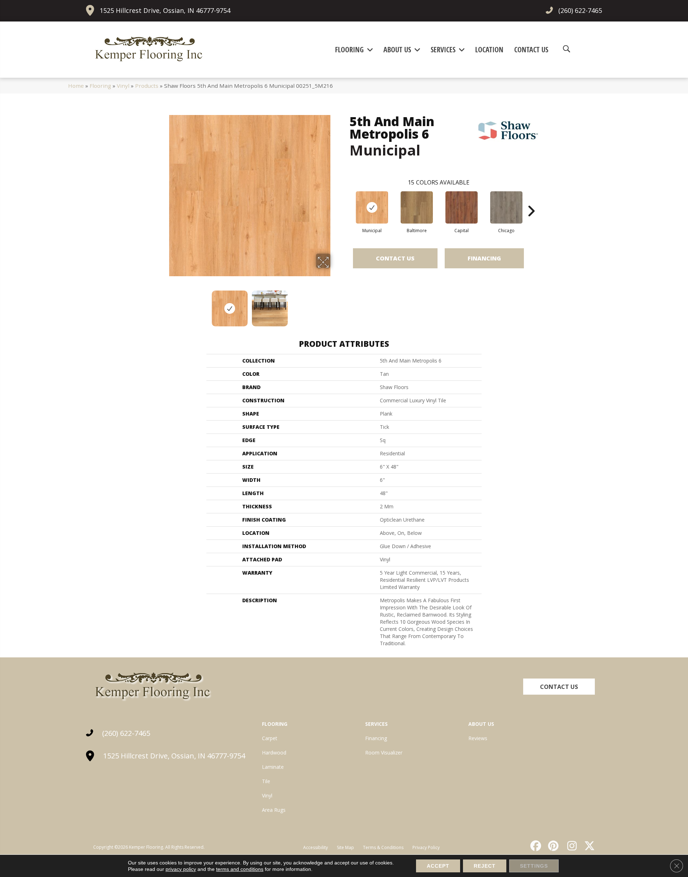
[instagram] (570, 846)
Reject (485, 866)
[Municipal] (372, 207)
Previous (164, 304)
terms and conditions (239, 869)
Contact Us (395, 258)
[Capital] (461, 207)
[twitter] (588, 846)
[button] (559, 687)
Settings (534, 866)
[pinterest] (552, 846)
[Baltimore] (417, 207)
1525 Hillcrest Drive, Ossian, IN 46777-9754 (165, 10)
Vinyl (123, 85)
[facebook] (534, 846)
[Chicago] (506, 207)
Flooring (100, 85)
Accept (438, 866)
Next (335, 304)
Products (146, 85)
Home (76, 85)
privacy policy (181, 869)
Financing (484, 258)
